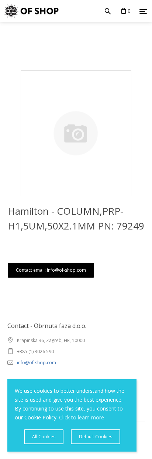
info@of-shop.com (36, 362)
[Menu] (143, 11)
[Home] (29, 11)
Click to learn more (81, 417)
